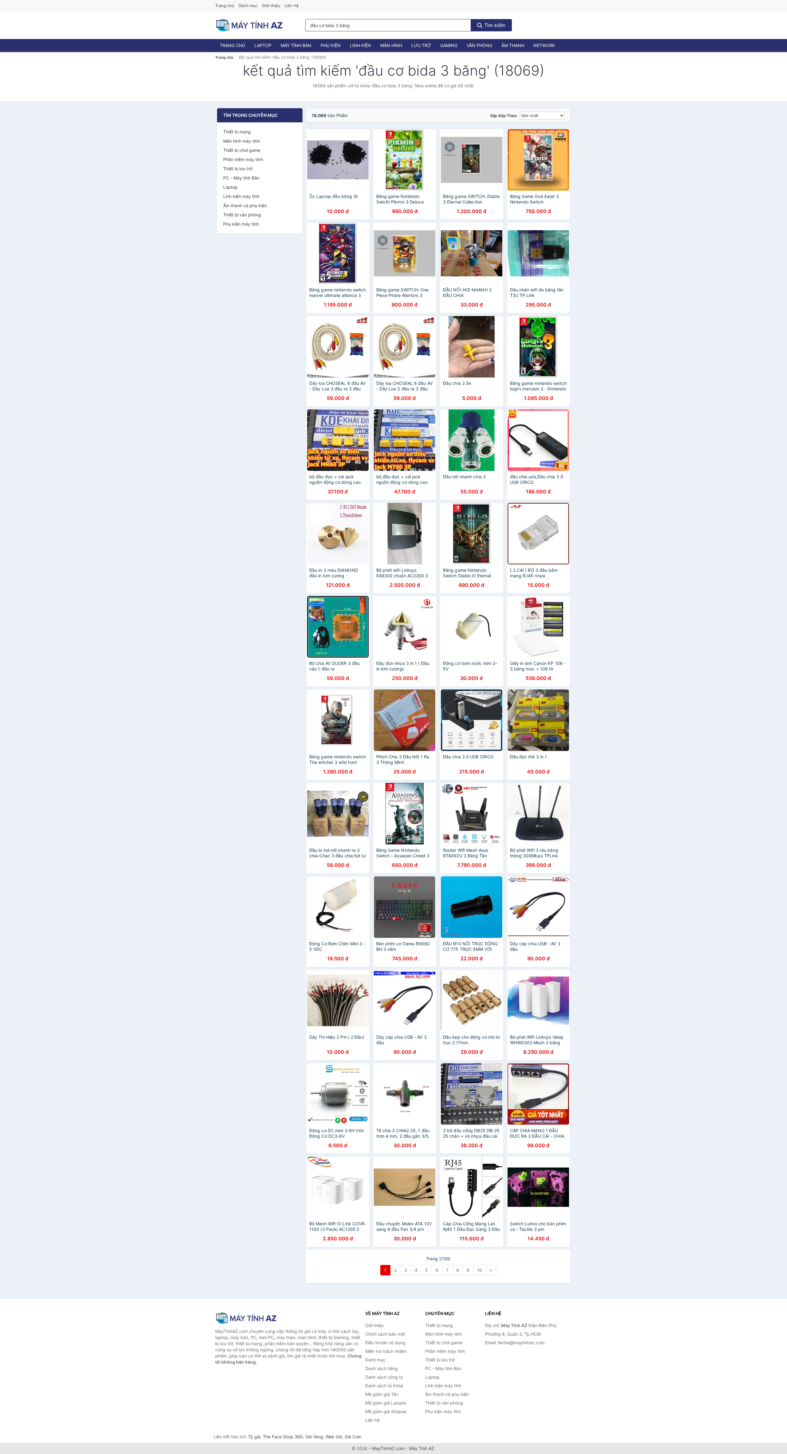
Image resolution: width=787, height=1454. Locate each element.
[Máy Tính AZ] (246, 1318)
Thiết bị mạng (237, 131)
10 (479, 1270)
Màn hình (391, 45)
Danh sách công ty (384, 1377)
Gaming (448, 45)
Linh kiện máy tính (241, 196)
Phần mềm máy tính (243, 159)
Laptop (262, 45)
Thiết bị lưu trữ (238, 168)
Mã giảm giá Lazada (385, 1402)
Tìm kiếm (494, 25)
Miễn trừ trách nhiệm (386, 1351)
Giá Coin (353, 1436)
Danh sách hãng (381, 1368)
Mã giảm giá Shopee (385, 1411)
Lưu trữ (421, 45)
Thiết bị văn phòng (242, 214)
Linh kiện (360, 45)
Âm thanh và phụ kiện (245, 205)
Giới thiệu (271, 5)
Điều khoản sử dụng (385, 1342)
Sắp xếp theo (503, 115)
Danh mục (248, 5)
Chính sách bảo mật (385, 1334)
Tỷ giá (254, 1436)
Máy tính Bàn (296, 45)
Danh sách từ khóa (384, 1385)
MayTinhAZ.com (388, 1448)
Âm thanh (512, 45)
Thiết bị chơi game (241, 150)
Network (544, 45)
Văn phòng (479, 45)
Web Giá (334, 1436)
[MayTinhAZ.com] (249, 25)
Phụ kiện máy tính (241, 224)
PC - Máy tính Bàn (241, 177)
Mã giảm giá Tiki (381, 1394)
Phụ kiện (331, 45)
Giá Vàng (314, 1436)
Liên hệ (292, 5)
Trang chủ (224, 5)
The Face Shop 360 (283, 1436)
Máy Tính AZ (421, 1448)
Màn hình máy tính (241, 141)
